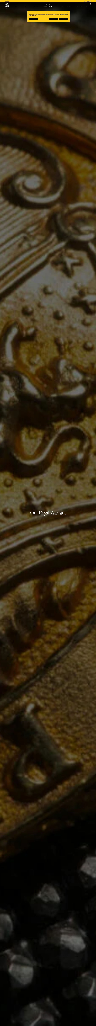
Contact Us (7, 1)
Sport (61, 6)
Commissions (79, 6)
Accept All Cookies (63, 18)
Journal (36, 6)
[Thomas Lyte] (7, 6)
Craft (25, 6)
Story (15, 6)
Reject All (53, 18)
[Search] (90, 4)
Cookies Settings (33, 18)
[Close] (67, 12)
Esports (69, 6)
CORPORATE (88, 6)
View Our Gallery (87, 1)
